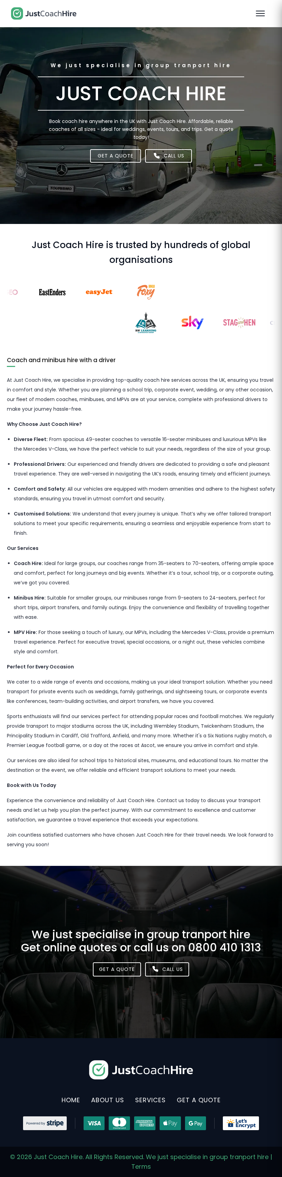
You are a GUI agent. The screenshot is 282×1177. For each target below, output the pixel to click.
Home (71, 1100)
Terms (141, 1166)
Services (150, 1100)
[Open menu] (263, 13)
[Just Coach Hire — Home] (43, 13)
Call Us (172, 969)
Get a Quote (115, 155)
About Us (107, 1100)
